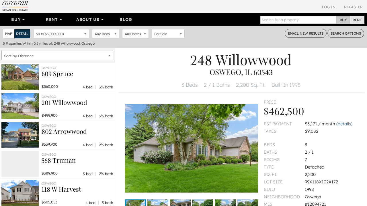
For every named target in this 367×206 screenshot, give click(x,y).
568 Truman (59, 160)
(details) (344, 123)
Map (8, 33)
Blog (126, 19)
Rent (52, 19)
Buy (16, 19)
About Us (88, 19)
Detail (22, 33)
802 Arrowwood (64, 131)
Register (353, 7)
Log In (328, 7)
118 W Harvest (61, 189)
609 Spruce (57, 73)
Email (305, 33)
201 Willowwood (64, 102)
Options (346, 33)
